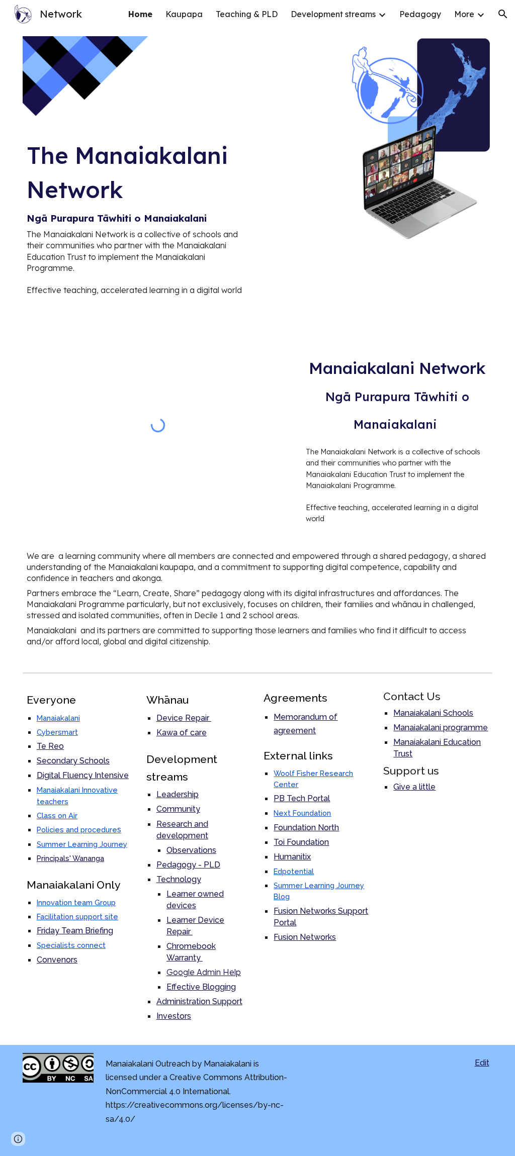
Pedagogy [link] (420, 14)
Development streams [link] (333, 14)
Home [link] (140, 14)
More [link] (464, 14)
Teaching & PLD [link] (247, 14)
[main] (138, 217)
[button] (503, 14)
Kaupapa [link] (184, 14)
